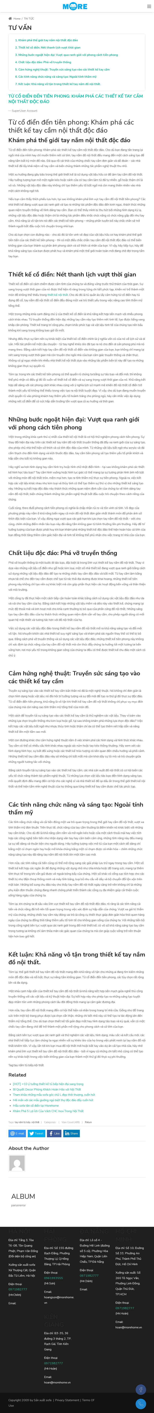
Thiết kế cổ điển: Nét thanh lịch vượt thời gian (49, 47)
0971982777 (17, 1289)
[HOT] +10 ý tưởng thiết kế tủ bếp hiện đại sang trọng (48, 1084)
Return (88, 1122)
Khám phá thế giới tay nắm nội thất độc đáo (48, 40)
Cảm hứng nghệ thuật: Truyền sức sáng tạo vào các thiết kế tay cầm (64, 69)
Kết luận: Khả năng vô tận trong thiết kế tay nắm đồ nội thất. (59, 84)
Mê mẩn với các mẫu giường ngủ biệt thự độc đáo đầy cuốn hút (53, 1100)
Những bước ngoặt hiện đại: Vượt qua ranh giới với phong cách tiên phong (68, 55)
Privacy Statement (67, 1400)
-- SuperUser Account (22, 111)
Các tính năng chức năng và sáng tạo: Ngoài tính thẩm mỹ (57, 77)
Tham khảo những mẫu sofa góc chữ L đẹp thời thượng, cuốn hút (54, 1095)
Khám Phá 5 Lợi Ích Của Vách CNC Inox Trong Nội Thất (48, 1111)
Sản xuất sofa (42, 1400)
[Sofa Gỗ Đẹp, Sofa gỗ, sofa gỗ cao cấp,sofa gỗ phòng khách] (75, 5)
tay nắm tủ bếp (22, 1122)
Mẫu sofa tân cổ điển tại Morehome (36, 1106)
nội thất (35, 1122)
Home (16, 19)
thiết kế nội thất (58, 295)
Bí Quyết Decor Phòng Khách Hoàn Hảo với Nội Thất (47, 1089)
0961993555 (53, 1278)
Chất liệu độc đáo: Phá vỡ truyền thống (44, 62)
